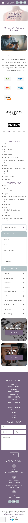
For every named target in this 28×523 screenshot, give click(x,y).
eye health (7, 287)
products (6, 296)
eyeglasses (7, 282)
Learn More (14, 333)
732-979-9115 (14, 487)
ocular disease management (13, 305)
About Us (6, 239)
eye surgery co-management (13, 300)
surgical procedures (10, 291)
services (6, 274)
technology (7, 309)
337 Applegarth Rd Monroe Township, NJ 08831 (14, 472)
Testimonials (8, 256)
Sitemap (14, 516)
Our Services (8, 245)
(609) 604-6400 (14, 483)
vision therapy (8, 314)
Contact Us (7, 261)
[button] (3, 131)
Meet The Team (9, 250)
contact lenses (8, 278)
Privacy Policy (18, 515)
